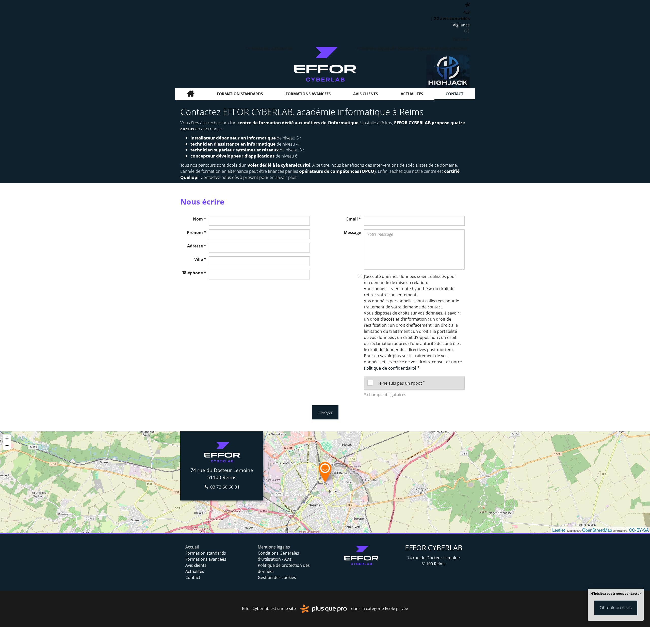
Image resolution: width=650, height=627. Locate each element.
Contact (454, 93)
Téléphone (194, 273)
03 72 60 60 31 (224, 487)
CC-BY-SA (639, 530)
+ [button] (7, 438)
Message (352, 232)
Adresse (196, 246)
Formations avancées (308, 93)
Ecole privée (396, 608)
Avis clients (365, 93)
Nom (199, 219)
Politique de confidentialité (390, 368)
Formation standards (240, 93)
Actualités (412, 93)
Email (353, 219)
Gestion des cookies (277, 577)
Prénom (196, 232)
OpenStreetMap (597, 530)
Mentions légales (274, 547)
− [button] (7, 446)
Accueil (190, 93)
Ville (200, 259)
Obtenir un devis (616, 607)
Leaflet (558, 530)
